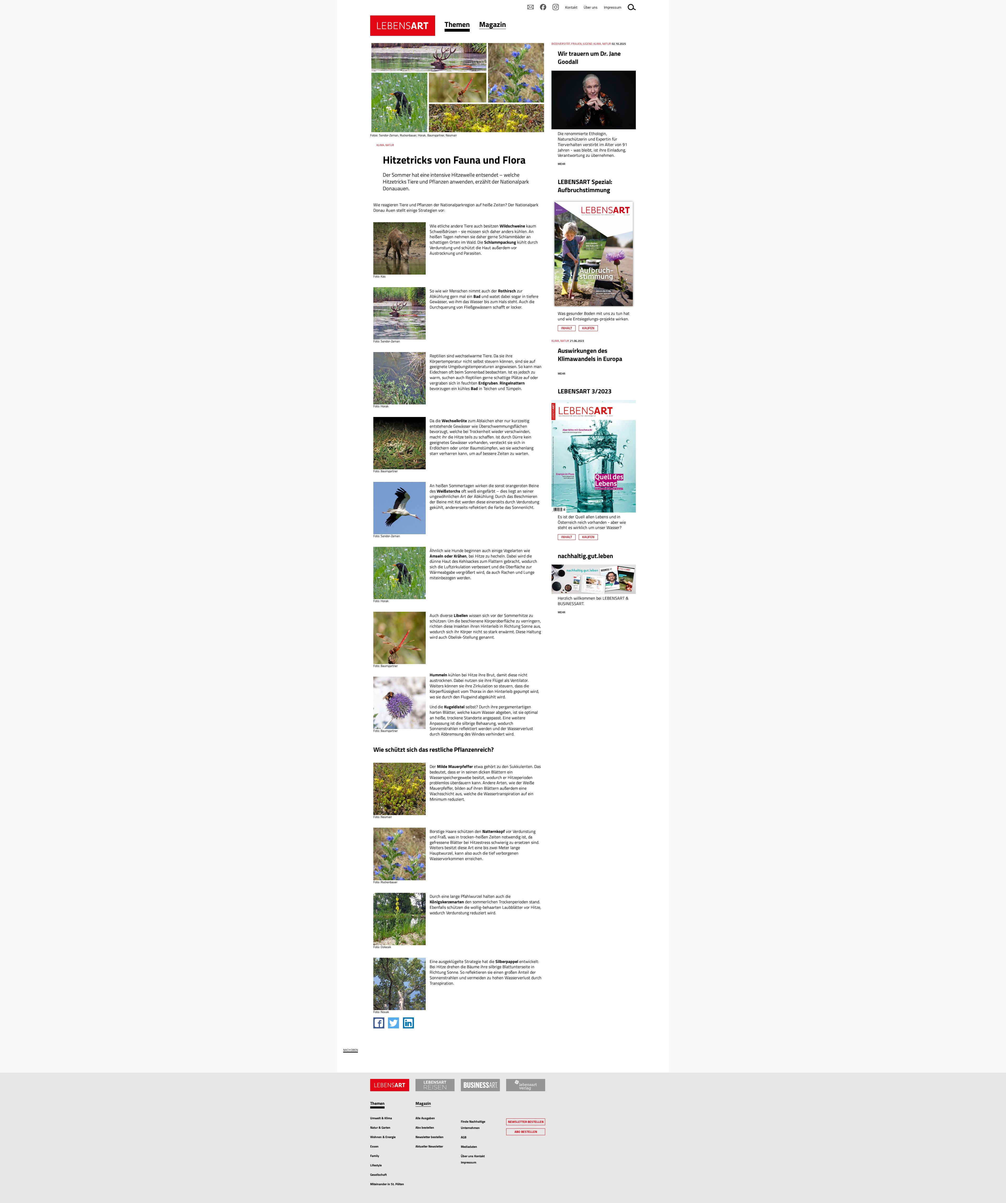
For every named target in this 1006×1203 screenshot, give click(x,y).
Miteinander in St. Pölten (387, 1184)
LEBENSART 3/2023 (584, 391)
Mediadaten (469, 1146)
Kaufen (588, 328)
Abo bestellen (424, 1127)
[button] (457, 25)
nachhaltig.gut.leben (585, 555)
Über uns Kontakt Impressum (473, 1159)
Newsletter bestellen (429, 1136)
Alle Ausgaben (425, 1118)
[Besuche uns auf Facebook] (543, 7)
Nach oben (350, 1050)
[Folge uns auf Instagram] (556, 7)
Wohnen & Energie (383, 1136)
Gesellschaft (378, 1174)
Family (374, 1155)
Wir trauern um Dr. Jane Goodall (589, 57)
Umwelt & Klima (381, 1118)
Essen (374, 1146)
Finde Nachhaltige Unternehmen (473, 1124)
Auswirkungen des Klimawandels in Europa (590, 354)
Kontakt (571, 7)
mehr (561, 164)
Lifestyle (376, 1165)
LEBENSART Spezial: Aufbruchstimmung (585, 185)
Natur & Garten (380, 1127)
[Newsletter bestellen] (530, 7)
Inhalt (566, 328)
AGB (463, 1137)
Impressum (612, 7)
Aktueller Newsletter (429, 1146)
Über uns (591, 7)
